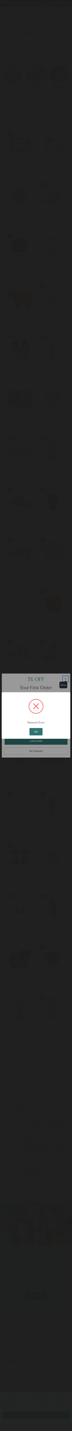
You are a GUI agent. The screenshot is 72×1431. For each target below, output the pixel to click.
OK (36, 731)
